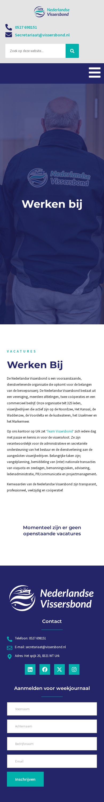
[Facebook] (44, 669)
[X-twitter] (59, 669)
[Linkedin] (30, 669)
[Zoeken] (72, 51)
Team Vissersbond (60, 431)
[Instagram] (74, 669)
